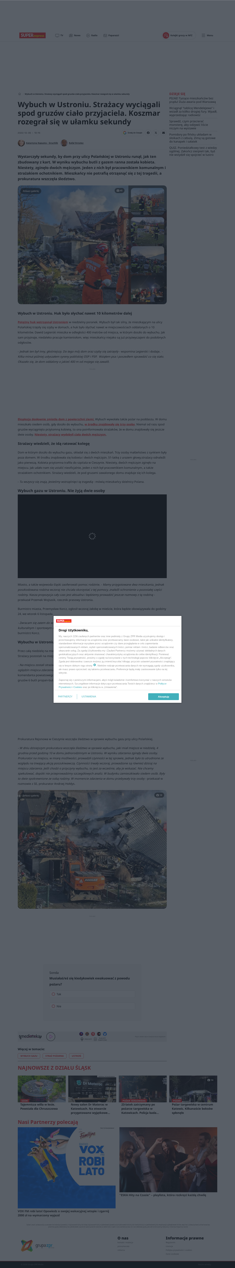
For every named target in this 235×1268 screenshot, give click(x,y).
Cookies (77, 687)
